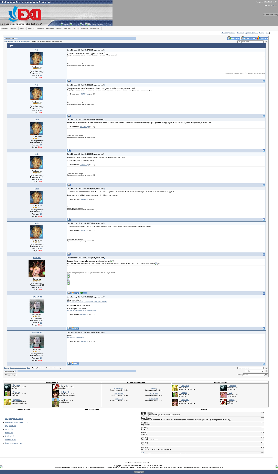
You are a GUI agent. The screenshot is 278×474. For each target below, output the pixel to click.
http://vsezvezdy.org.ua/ (75, 337)
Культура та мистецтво (18, 41)
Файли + (23, 28)
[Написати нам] (110, 24)
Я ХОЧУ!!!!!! (9, 436)
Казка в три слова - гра (13, 443)
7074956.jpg (84, 199)
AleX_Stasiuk (153, 393)
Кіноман (8, 432)
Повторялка (9, 439)
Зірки (34, 41)
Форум (6, 41)
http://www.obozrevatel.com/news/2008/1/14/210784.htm (87, 302)
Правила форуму (251, 33)
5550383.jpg (84, 127)
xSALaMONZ (37, 297)
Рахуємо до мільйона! (13, 419)
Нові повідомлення (228, 33)
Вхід (83, 24)
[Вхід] (106, 24)
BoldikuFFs (119, 399)
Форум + (59, 28)
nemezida (153, 388)
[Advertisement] (68, 431)
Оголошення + (95, 28)
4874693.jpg (84, 94)
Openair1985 (118, 388)
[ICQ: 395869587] (83, 293)
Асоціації (8, 429)
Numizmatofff (153, 399)
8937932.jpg (84, 314)
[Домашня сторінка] (75, 293)
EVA (230, 393)
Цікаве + (31, 28)
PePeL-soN (37, 258)
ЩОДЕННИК (9, 426)
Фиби (37, 50)
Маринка (16, 392)
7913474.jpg (84, 230)
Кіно (28, 41)
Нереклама (17, 400)
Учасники (240, 33)
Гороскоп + (40, 28)
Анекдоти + (50, 28)
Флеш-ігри (84, 28)
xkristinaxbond (119, 393)
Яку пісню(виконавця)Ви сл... (16, 422)
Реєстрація (76, 24)
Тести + (76, 28)
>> (22, 419)
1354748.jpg (84, 165)
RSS (275, 5)
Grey (63, 399)
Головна (66, 24)
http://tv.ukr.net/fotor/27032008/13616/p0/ (81, 310)
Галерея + (14, 28)
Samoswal (16, 385)
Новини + (4, 28)
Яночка (64, 385)
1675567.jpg (84, 341)
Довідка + (67, 28)
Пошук (261, 33)
